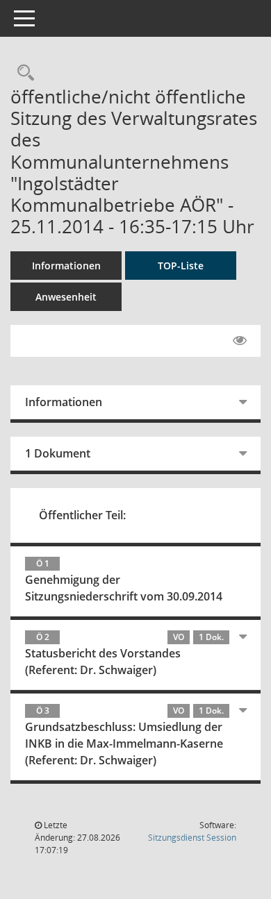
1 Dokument (57, 453)
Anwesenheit (66, 296)
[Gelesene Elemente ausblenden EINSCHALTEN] (239, 340)
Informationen (66, 265)
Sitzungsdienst (192, 837)
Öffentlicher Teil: (82, 515)
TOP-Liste (181, 265)
